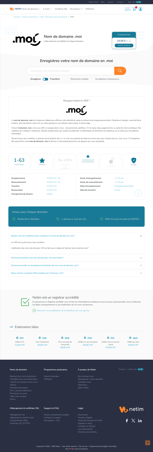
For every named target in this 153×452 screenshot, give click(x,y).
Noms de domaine (29, 17)
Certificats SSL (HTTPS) (20, 423)
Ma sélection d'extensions (107, 79)
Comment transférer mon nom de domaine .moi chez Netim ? (37, 257)
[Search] (120, 71)
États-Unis (134, 2)
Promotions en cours (18, 393)
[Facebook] (126, 420)
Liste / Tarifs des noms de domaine (53, 17)
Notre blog (82, 385)
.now (44, 337)
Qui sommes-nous (86, 376)
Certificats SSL (61, 9)
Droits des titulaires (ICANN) (90, 420)
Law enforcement (85, 429)
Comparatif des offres (19, 420)
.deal (66, 337)
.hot (112, 337)
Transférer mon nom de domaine (23, 379)
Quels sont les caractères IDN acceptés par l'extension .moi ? (37, 273)
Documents (83, 414)
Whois (13, 399)
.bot (21, 337)
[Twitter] (133, 420)
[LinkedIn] (140, 420)
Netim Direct (93, 2)
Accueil (16, 17)
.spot (135, 337)
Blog (102, 2)
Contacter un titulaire (86, 426)
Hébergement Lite (17, 414)
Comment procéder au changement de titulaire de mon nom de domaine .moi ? (45, 265)
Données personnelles (87, 432)
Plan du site (83, 446)
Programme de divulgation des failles (103, 446)
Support (110, 2)
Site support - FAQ (52, 420)
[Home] (15, 9)
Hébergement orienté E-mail (21, 417)
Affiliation (89, 9)
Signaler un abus (85, 423)
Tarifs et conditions (124, 45)
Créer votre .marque (18, 396)
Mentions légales (85, 417)
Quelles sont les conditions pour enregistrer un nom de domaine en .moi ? (43, 235)
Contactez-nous (84, 382)
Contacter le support (52, 417)
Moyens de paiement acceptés (56, 414)
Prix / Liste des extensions (21, 390)
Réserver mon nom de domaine (23, 376)
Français (120, 2)
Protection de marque (19, 387)
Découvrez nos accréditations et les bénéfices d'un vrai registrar (63, 310)
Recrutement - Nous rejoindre (90, 379)
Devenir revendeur (51, 376)
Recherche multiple (79, 79)
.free (89, 337)
